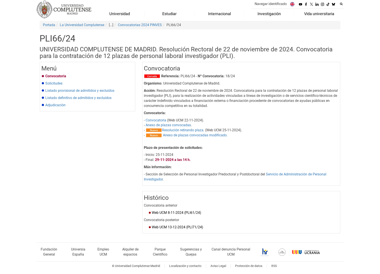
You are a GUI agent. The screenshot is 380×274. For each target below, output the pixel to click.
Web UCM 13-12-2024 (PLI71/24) (177, 227)
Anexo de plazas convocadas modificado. (195, 135)
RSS (274, 266)
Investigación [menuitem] (269, 14)
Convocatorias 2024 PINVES (140, 25)
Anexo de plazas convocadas (168, 125)
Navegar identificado (271, 4)
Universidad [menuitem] (119, 14)
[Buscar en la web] (341, 4)
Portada (49, 25)
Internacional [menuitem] (219, 14)
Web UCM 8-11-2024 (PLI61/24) (176, 213)
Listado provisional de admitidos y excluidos (79, 90)
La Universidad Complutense (82, 25)
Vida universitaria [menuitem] (319, 14)
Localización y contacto (185, 266)
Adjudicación (55, 105)
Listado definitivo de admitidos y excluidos (78, 98)
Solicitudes (53, 83)
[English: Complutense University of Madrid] (292, 4)
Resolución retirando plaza (182, 130)
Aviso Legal (218, 266)
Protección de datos (248, 266)
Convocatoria (156, 120)
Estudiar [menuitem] (169, 14)
